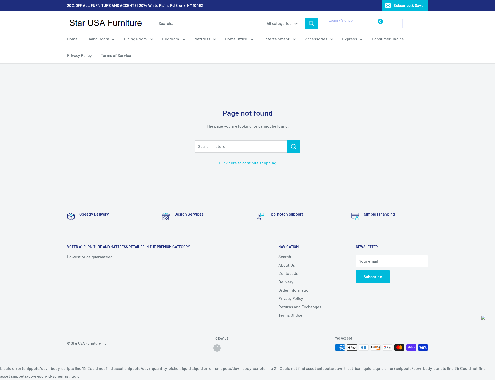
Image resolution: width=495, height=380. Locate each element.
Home (72, 38)
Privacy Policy (79, 55)
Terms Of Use (290, 314)
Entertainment (276, 38)
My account (339, 26)
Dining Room (135, 38)
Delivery (285, 281)
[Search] (311, 23)
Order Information (294, 289)
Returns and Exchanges (299, 306)
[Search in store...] (293, 146)
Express (349, 38)
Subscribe (373, 276)
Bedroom (171, 38)
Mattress (202, 38)
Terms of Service (116, 55)
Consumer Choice (388, 38)
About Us (286, 264)
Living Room (98, 38)
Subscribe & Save (408, 5)
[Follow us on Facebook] (217, 348)
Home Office (236, 38)
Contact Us (288, 273)
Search (284, 256)
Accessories (316, 38)
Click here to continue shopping (247, 162)
